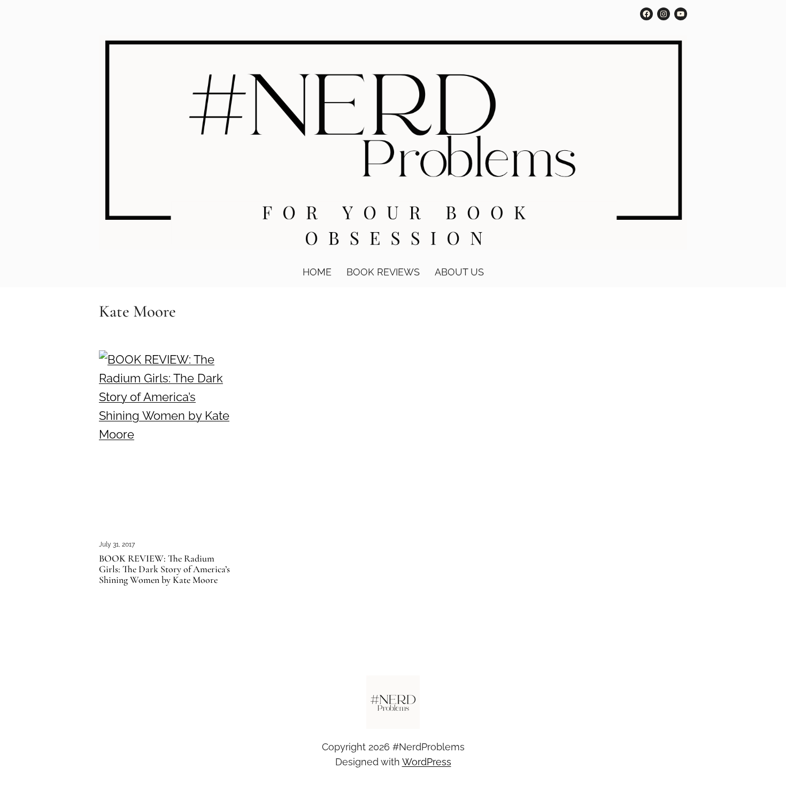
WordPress (426, 761)
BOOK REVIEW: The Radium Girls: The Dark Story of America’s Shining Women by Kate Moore (164, 569)
